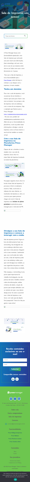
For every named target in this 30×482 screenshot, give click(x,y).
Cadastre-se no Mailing (15, 463)
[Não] (28, 477)
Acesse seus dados (15, 461)
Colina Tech (20, 471)
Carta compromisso (15, 413)
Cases (15, 453)
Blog (15, 451)
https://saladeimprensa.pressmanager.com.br (15, 114)
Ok (15, 479)
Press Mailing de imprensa (15, 433)
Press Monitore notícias (15, 438)
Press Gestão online (15, 441)
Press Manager (7, 80)
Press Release (15, 436)
